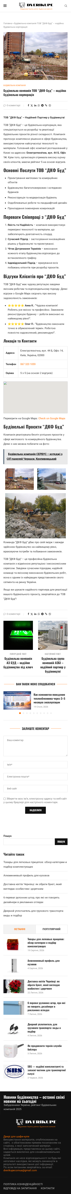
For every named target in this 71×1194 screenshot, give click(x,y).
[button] (6, 702)
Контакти (47, 1188)
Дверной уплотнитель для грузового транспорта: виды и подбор (44, 1027)
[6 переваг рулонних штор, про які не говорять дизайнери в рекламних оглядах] (13, 1008)
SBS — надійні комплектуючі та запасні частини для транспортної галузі (47, 1070)
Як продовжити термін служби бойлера (45, 1047)
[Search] (66, 6)
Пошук (7, 836)
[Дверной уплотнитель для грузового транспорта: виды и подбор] (13, 1029)
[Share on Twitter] (32, 105)
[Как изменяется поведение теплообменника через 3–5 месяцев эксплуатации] (17, 700)
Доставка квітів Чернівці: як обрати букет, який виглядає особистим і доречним (44, 984)
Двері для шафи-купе (16, 1136)
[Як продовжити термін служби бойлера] (13, 1051)
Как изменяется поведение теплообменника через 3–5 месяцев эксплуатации (49, 698)
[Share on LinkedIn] (35, 105)
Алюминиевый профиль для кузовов (26, 875)
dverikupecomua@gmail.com (20, 1170)
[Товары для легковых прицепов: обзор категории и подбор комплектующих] (13, 944)
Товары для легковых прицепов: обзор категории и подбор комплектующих (46, 942)
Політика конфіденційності (23, 1184)
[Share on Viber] (50, 105)
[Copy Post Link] (46, 105)
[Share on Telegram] (42, 105)
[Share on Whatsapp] (39, 105)
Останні (19, 929)
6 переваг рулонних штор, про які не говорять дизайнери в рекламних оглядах (46, 1006)
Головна (7, 23)
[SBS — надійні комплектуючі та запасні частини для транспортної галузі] (13, 1071)
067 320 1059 (28, 364)
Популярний (51, 929)
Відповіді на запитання (20, 1188)
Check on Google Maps (51, 418)
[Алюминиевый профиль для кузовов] (13, 965)
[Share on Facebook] (28, 105)
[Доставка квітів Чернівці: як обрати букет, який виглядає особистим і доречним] (13, 986)
